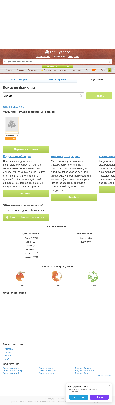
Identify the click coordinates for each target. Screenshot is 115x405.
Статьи (63, 70)
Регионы (20, 70)
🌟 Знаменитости (48, 70)
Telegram (80, 397)
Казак (8, 352)
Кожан (8, 355)
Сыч (7, 359)
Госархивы (32, 70)
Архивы (9, 70)
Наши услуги (76, 70)
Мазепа (9, 349)
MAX (101, 397)
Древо (91, 70)
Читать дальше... (104, 376)
